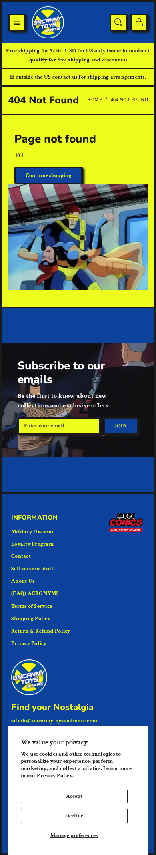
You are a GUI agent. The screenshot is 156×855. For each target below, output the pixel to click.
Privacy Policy (29, 643)
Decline (74, 815)
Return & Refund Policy (40, 631)
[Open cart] (139, 22)
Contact (21, 556)
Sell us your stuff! (33, 568)
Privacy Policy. (55, 775)
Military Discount (33, 531)
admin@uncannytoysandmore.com (54, 720)
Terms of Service (31, 606)
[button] (17, 22)
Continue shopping (49, 175)
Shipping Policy (30, 618)
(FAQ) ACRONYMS (35, 593)
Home (94, 100)
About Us (22, 581)
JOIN (121, 425)
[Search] (118, 22)
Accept (74, 796)
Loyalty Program (32, 544)
